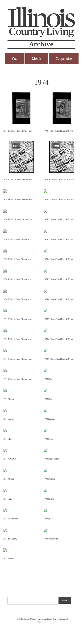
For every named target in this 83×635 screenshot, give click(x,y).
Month (36, 58)
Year (14, 58)
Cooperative (64, 58)
